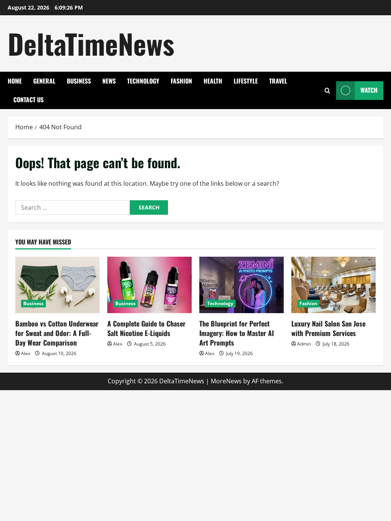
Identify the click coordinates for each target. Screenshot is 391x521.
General (44, 80)
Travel (278, 80)
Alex (25, 353)
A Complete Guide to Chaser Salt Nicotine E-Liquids (146, 328)
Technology (143, 80)
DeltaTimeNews (91, 43)
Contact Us (28, 99)
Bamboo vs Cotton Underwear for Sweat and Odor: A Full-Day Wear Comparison (57, 332)
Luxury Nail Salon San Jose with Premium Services (328, 328)
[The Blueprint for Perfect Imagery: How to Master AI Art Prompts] (241, 285)
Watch (369, 90)
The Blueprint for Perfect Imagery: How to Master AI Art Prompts (236, 332)
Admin (304, 344)
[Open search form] (327, 90)
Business (79, 80)
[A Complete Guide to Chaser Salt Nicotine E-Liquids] (149, 285)
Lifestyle (246, 80)
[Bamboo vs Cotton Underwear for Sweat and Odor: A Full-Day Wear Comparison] (57, 285)
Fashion (181, 80)
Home (15, 80)
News (109, 80)
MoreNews (226, 381)
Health (213, 80)
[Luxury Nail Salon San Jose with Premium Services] (333, 285)
